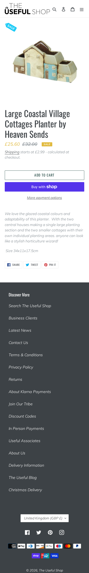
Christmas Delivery (25, 489)
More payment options (44, 197)
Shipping (12, 152)
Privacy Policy (21, 367)
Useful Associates (24, 440)
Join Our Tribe (21, 403)
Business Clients (23, 318)
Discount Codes (22, 416)
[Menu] (81, 9)
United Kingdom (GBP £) (43, 518)
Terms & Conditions (26, 354)
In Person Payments (26, 428)
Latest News (20, 330)
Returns (15, 379)
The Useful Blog (23, 477)
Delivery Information (26, 465)
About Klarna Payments (30, 391)
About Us (17, 453)
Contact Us (18, 342)
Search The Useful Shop (30, 305)
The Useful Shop (51, 570)
